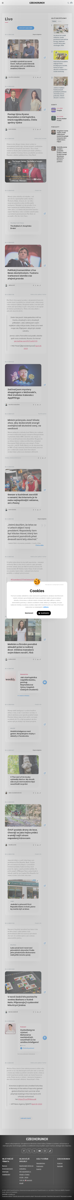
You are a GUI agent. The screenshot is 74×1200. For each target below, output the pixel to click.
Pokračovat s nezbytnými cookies (54, 584)
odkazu (46, 607)
